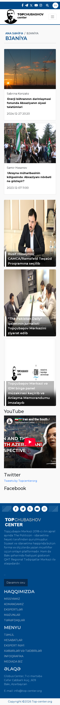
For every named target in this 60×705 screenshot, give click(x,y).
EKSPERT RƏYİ (14, 645)
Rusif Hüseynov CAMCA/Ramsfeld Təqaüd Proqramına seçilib (30, 259)
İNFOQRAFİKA (13, 656)
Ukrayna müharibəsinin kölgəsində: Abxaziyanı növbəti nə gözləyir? (29, 177)
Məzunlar (12, 614)
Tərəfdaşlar (14, 620)
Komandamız (14, 604)
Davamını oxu (15, 582)
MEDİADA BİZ (13, 661)
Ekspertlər (13, 609)
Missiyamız (12, 598)
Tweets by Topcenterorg (20, 480)
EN (55, 5)
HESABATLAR (13, 640)
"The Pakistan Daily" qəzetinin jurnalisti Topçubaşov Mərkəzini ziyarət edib (27, 326)
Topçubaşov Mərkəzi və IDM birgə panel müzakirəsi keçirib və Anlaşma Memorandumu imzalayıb (29, 393)
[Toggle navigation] (52, 17)
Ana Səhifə (14, 33)
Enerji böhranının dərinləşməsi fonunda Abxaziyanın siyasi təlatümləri (29, 103)
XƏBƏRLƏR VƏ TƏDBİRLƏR (23, 650)
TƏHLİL (9, 634)
